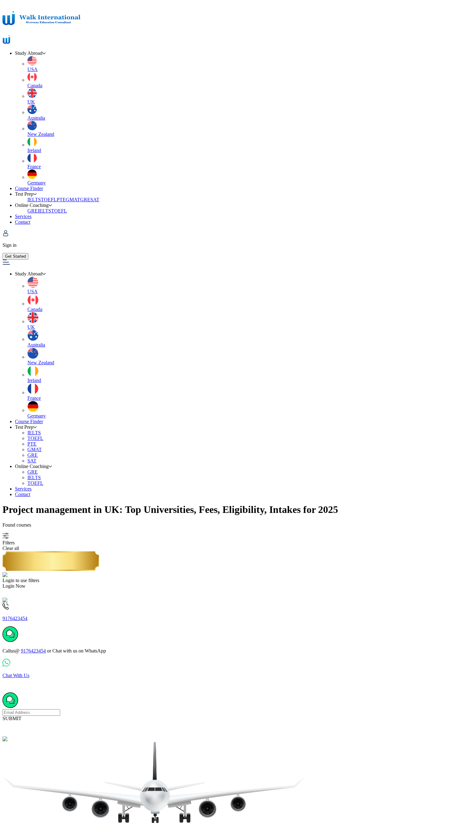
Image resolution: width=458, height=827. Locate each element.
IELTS (34, 199)
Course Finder (29, 188)
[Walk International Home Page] (41, 32)
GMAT (73, 199)
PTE (61, 199)
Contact (22, 222)
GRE (85, 199)
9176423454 (33, 650)
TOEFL (49, 199)
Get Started (15, 256)
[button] (235, 53)
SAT (94, 199)
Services (23, 216)
